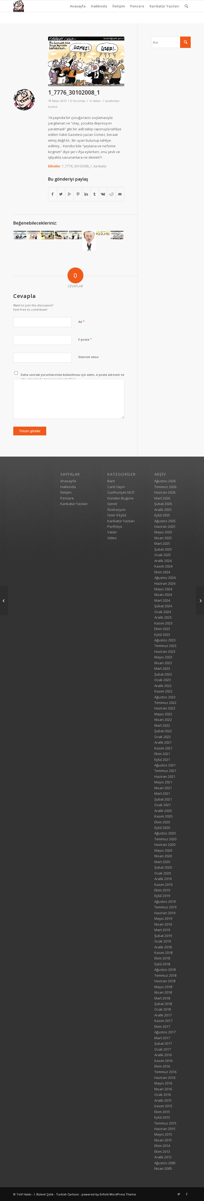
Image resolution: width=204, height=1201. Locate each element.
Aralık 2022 (163, 685)
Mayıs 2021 (163, 782)
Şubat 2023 (163, 674)
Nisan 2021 (163, 787)
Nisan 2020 (163, 856)
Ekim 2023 (162, 628)
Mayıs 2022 (163, 714)
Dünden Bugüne (120, 498)
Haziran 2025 (164, 526)
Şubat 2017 (163, 1043)
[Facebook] (187, 1194)
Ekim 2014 (162, 1145)
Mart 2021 (162, 793)
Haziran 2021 (164, 776)
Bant (111, 481)
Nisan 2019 (163, 924)
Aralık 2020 (163, 810)
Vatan (97, 101)
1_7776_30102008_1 (74, 92)
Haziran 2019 (164, 912)
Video (112, 537)
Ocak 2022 (162, 736)
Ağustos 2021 (165, 765)
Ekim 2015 (162, 1111)
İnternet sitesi (88, 357)
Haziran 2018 (164, 981)
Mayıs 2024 (163, 589)
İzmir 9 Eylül (116, 515)
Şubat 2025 (163, 549)
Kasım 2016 (163, 1060)
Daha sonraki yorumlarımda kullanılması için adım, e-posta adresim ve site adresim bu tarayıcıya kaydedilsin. (72, 377)
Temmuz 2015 (165, 1123)
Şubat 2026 (163, 503)
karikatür (100, 166)
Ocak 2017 (162, 1049)
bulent (52, 107)
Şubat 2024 (163, 606)
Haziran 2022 (164, 708)
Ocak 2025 (162, 554)
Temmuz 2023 (165, 645)
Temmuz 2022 (165, 702)
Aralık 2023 (163, 617)
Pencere (137, 6)
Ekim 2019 (162, 890)
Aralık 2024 (163, 560)
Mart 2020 (162, 861)
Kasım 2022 (163, 691)
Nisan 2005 (163, 1168)
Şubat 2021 (163, 799)
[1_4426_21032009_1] (75, 235)
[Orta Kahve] (102, 233)
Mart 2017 (162, 1037)
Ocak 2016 (162, 1094)
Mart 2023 (162, 668)
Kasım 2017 (163, 1020)
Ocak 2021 (162, 804)
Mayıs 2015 (163, 1134)
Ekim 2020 (162, 822)
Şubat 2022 (163, 731)
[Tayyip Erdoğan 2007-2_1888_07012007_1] (89, 241)
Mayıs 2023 (163, 657)
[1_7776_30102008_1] (86, 61)
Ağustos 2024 (165, 577)
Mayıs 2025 (163, 532)
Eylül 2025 (162, 515)
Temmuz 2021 (165, 770)
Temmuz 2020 (165, 839)
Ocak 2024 (162, 611)
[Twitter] (179, 1194)
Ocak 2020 (162, 873)
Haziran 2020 (164, 844)
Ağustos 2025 (165, 521)
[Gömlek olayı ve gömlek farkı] (116, 235)
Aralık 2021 (163, 742)
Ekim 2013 (162, 1151)
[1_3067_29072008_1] (61, 235)
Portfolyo (114, 526)
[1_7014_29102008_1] (4, 600)
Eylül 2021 (162, 759)
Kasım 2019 (163, 884)
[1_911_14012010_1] (47, 235)
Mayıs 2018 (163, 986)
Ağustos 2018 (165, 969)
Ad (81, 321)
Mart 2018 (162, 998)
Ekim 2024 (162, 572)
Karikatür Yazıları (164, 6)
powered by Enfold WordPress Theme (109, 1194)
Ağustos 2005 (165, 1162)
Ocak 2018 (162, 1009)
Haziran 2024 (164, 583)
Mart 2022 (162, 725)
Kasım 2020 (163, 816)
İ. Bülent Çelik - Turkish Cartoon (56, 1194)
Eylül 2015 (162, 1117)
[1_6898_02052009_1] (19, 235)
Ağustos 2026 (165, 481)
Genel (112, 503)
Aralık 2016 (163, 1054)
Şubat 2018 (163, 1003)
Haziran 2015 (164, 1128)
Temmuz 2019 (165, 907)
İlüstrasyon (116, 509)
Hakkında (99, 6)
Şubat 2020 (163, 867)
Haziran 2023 (164, 651)
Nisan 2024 (163, 594)
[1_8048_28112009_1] (33, 235)
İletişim (118, 6)
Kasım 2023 (163, 623)
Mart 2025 (162, 543)
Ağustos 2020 (165, 833)
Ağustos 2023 (165, 640)
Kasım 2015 (163, 1106)
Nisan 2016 (163, 1089)
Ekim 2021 (162, 753)
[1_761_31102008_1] (200, 600)
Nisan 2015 (163, 1140)
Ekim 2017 (162, 1026)
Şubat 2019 (163, 935)
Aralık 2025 (163, 509)
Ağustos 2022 (165, 697)
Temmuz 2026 (165, 486)
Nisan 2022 (163, 719)
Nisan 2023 (163, 662)
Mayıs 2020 (163, 850)
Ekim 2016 (162, 1066)
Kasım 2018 (163, 952)
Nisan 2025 (163, 537)
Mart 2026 (162, 498)
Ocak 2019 (162, 941)
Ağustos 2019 (165, 901)
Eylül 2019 (162, 895)
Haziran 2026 (164, 492)
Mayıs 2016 (163, 1083)
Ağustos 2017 (165, 1032)
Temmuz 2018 (165, 975)
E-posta (85, 339)
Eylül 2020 (162, 827)
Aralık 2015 (163, 1100)
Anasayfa (78, 6)
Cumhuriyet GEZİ (120, 492)
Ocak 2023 (162, 679)
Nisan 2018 (163, 992)
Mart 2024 (162, 600)
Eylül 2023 (162, 634)
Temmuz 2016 (165, 1071)
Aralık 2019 (163, 878)
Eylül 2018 (162, 964)
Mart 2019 (162, 929)
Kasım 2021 (163, 748)
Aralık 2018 (163, 947)
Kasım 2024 (163, 566)
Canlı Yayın (116, 486)
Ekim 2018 (162, 958)
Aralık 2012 (163, 1157)
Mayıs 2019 (163, 918)
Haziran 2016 (164, 1077)
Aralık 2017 (163, 1015)
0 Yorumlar (78, 101)
